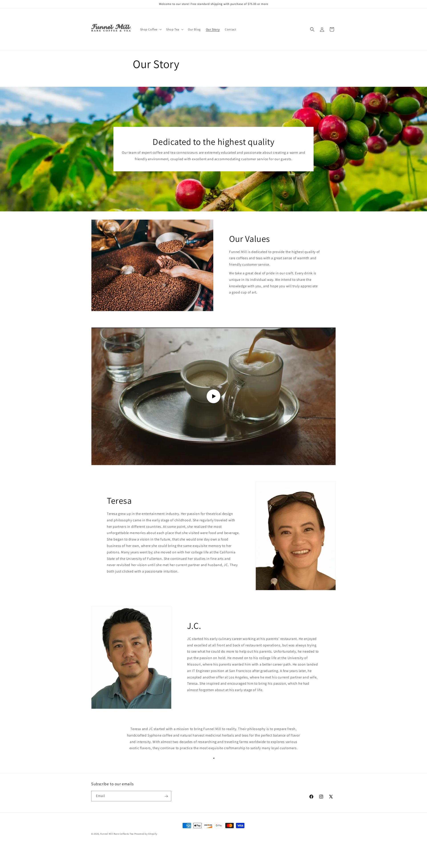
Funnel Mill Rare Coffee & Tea (117, 833)
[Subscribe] (166, 796)
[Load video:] (213, 396)
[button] (150, 29)
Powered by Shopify (145, 833)
